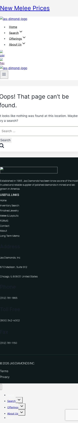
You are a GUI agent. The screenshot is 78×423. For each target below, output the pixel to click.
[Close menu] (1, 387)
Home (13, 27)
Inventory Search (9, 205)
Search (11, 400)
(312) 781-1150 (8, 343)
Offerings (12, 407)
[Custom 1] (2, 55)
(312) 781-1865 (8, 298)
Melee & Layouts (9, 215)
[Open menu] (4, 75)
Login (10, 417)
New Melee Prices (25, 8)
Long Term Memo (9, 235)
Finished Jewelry (9, 210)
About (3, 230)
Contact (4, 225)
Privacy (4, 377)
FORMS (4, 220)
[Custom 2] (2, 63)
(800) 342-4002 (10, 320)
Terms (4, 371)
